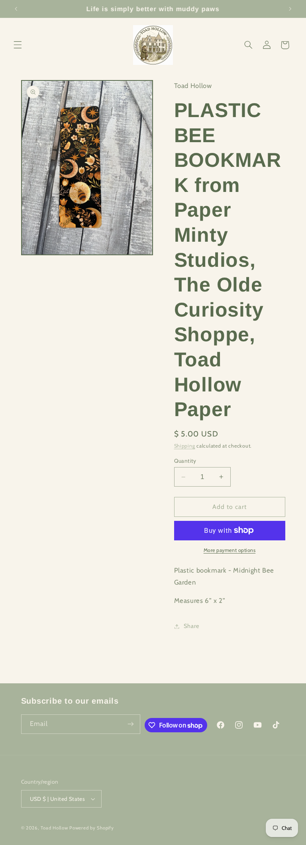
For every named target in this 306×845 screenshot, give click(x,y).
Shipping (184, 446)
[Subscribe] (131, 724)
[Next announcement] (290, 9)
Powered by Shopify (91, 828)
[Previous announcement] (16, 9)
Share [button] (192, 626)
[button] (17, 45)
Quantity (185, 461)
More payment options (230, 550)
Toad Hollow (54, 828)
